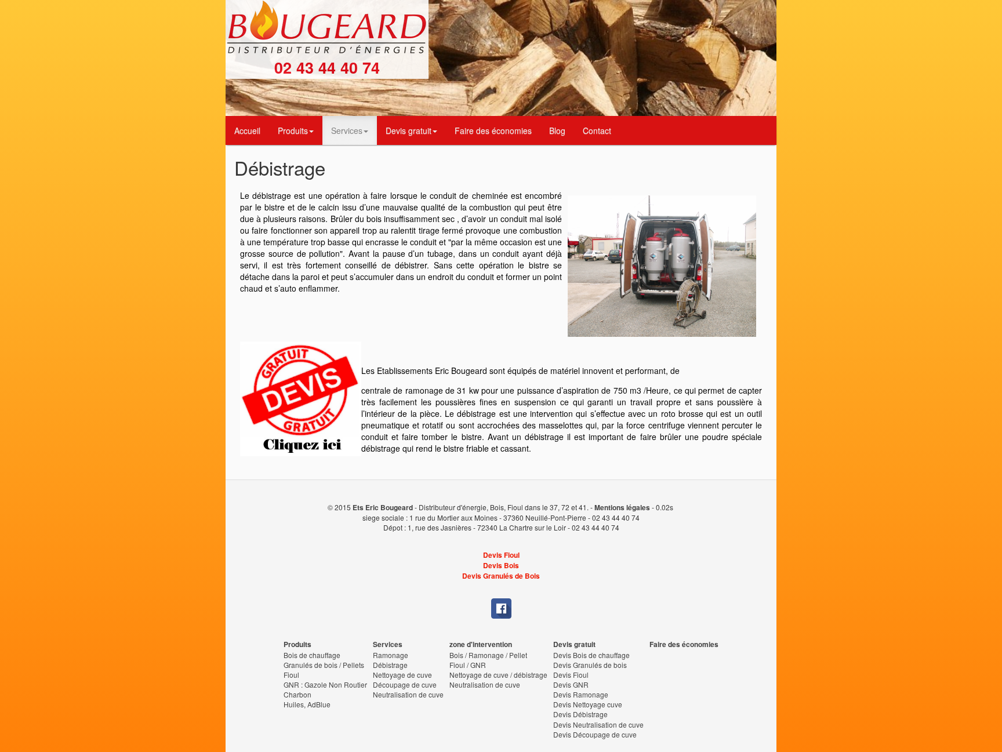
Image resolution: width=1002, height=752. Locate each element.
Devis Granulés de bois (590, 665)
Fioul (291, 675)
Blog (557, 130)
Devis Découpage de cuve (595, 734)
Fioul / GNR (467, 665)
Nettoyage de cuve (402, 675)
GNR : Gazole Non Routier (325, 684)
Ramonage (390, 655)
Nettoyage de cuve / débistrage (498, 675)
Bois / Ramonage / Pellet (488, 655)
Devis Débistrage (580, 714)
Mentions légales (622, 508)
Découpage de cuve (405, 684)
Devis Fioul (501, 555)
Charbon (297, 694)
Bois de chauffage (312, 655)
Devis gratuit (408, 130)
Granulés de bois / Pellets (324, 665)
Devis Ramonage (580, 694)
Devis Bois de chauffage (591, 655)
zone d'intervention (480, 644)
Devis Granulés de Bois (501, 576)
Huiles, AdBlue (307, 704)
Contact (597, 130)
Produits (293, 130)
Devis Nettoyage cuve (587, 704)
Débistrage (390, 665)
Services (346, 130)
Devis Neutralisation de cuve (598, 724)
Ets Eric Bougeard (383, 508)
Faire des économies (493, 130)
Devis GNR (571, 684)
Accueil (247, 130)
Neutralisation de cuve (408, 694)
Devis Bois (501, 566)
